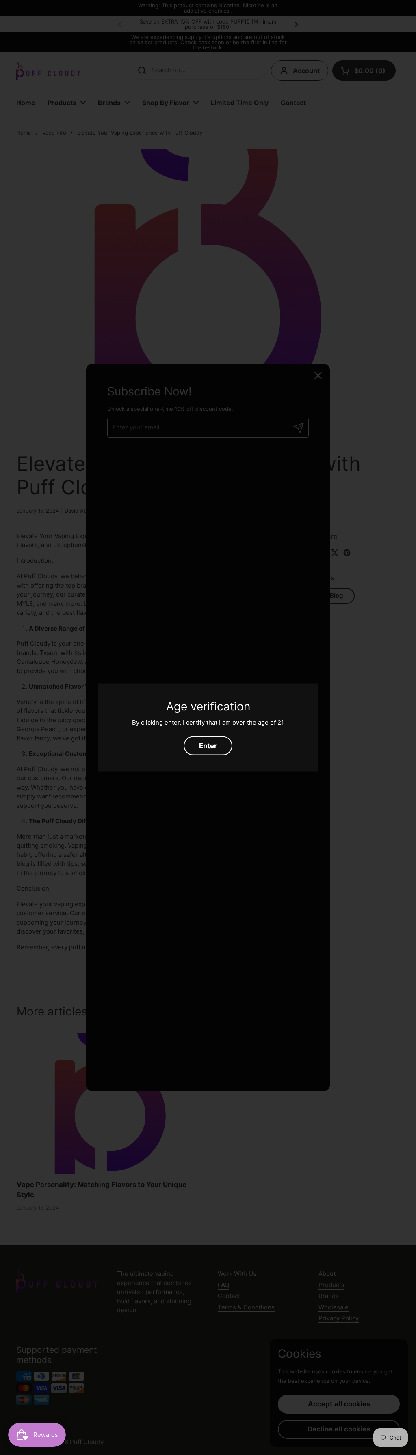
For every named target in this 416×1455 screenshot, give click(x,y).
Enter (208, 745)
